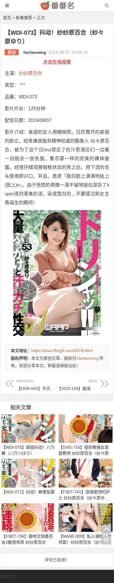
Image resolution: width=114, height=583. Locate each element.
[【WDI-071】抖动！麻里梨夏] (28, 472)
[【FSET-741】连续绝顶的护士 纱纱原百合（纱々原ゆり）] (85, 472)
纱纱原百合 (30, 73)
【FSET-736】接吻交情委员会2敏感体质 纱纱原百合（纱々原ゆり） (27, 542)
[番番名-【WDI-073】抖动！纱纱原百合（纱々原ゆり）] (57, 8)
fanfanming (34, 52)
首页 (7, 17)
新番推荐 (24, 17)
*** (22, 85)
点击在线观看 (57, 62)
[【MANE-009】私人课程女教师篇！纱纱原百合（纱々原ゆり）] (85, 517)
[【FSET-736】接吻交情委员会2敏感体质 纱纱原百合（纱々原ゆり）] (28, 517)
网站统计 (8, 576)
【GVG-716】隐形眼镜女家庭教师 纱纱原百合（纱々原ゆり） (83, 453)
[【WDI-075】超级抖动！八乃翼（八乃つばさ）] (28, 428)
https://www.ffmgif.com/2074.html (61, 350)
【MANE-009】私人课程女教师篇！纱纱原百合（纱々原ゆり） (85, 542)
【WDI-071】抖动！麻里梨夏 (28, 492)
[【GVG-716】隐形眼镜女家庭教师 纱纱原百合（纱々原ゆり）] (85, 428)
